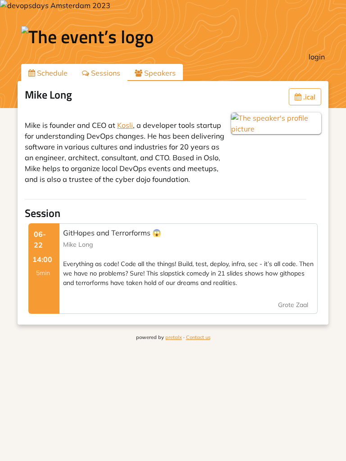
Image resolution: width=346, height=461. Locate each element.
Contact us (198, 337)
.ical (308, 96)
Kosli (125, 125)
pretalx (173, 337)
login (317, 56)
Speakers (159, 72)
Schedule (51, 72)
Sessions (104, 72)
